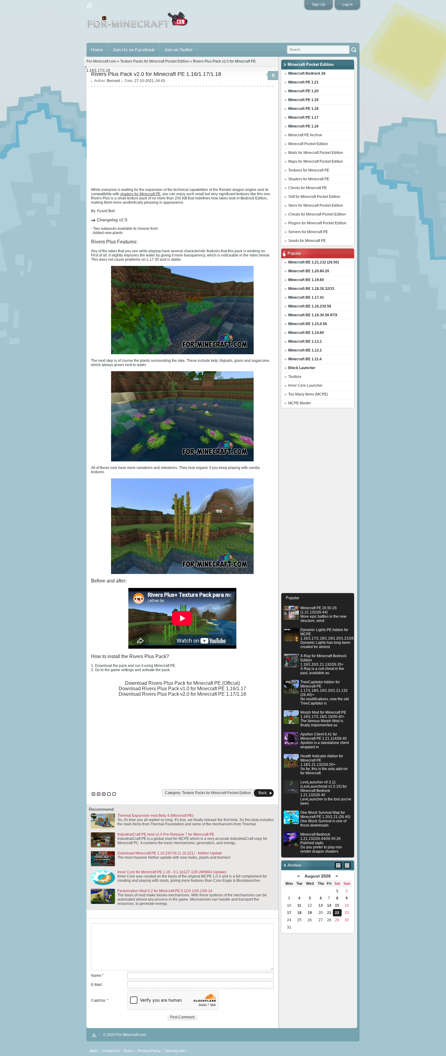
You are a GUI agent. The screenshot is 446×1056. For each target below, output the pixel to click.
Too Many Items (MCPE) (308, 394)
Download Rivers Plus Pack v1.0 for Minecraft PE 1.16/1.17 (182, 688)
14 (329, 905)
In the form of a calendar (338, 865)
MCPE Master (299, 403)
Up (94, 1035)
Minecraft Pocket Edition (308, 144)
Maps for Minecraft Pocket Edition (315, 161)
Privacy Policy (148, 1051)
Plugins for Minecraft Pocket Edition (317, 223)
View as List (347, 865)
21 (329, 913)
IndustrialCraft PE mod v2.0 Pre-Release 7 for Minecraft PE (165, 834)
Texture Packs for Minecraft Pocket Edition (154, 61)
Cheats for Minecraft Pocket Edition (317, 214)
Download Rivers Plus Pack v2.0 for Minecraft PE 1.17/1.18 (182, 694)
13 (321, 905)
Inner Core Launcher (305, 385)
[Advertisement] (317, 502)
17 (289, 913)
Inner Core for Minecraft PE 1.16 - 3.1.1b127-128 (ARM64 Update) (171, 872)
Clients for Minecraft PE (307, 188)
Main (138, 22)
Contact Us (111, 1051)
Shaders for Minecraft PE (308, 179)
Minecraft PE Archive (305, 135)
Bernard (113, 81)
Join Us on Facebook (134, 49)
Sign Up (318, 4)
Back (262, 793)
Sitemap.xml (174, 1051)
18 (299, 913)
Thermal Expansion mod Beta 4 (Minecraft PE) (155, 815)
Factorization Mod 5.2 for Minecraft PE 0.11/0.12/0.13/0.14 (164, 891)
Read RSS (89, 5)
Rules (128, 1051)
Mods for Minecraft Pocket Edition (315, 153)
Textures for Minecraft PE (308, 170)
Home (97, 49)
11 (299, 905)
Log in (347, 4)
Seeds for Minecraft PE (307, 241)
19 (310, 913)
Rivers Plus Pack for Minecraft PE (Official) (194, 683)
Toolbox (294, 377)
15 (337, 905)
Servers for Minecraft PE (308, 232)
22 (337, 913)
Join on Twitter (178, 49)
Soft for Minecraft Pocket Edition (314, 197)
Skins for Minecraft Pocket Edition (315, 205)
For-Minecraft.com (101, 61)
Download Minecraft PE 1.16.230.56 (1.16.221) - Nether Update (169, 853)
